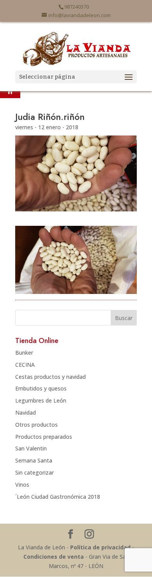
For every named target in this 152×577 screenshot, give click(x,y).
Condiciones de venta (53, 556)
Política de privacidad (100, 547)
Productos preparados (43, 436)
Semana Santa (33, 460)
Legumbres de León (40, 400)
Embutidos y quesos (41, 388)
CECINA (25, 364)
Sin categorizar (34, 472)
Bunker (24, 352)
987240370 (76, 6)
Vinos (22, 484)
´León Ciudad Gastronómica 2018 (57, 496)
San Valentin (31, 448)
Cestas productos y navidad (50, 376)
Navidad (25, 412)
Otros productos (36, 424)
